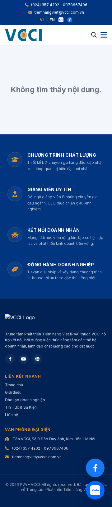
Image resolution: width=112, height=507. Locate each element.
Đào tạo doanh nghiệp (25, 399)
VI (42, 19)
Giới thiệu (13, 392)
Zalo (60, 20)
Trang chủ (14, 385)
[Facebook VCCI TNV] (69, 19)
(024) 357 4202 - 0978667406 (59, 4)
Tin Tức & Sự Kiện (21, 407)
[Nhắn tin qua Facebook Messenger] (95, 468)
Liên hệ (11, 414)
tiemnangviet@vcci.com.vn (59, 12)
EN (52, 19)
